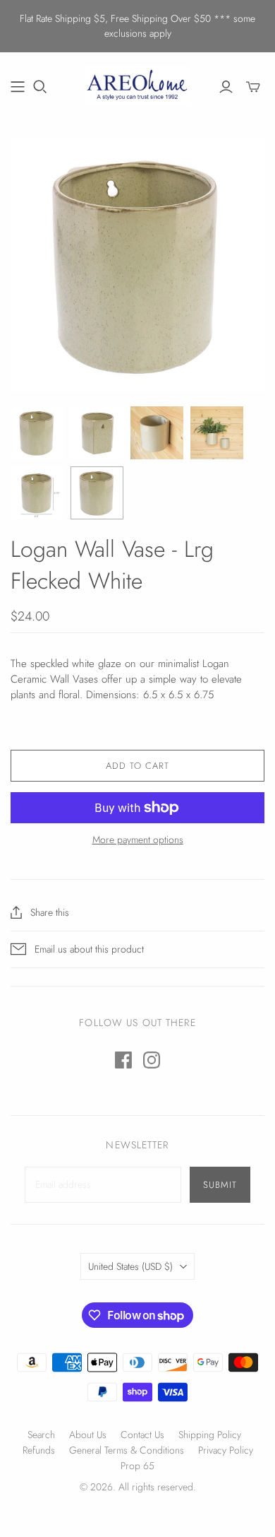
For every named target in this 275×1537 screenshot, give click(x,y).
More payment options (137, 840)
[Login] (226, 87)
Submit (220, 1184)
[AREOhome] (137, 84)
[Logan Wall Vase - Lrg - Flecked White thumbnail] (37, 432)
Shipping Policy (209, 1434)
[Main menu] (18, 87)
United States (130, 1266)
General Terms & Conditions (126, 1450)
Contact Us (142, 1434)
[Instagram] (151, 1060)
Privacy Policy (225, 1450)
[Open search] (40, 87)
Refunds (39, 1450)
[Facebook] (123, 1060)
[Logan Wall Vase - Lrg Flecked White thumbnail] (97, 432)
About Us (87, 1434)
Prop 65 (137, 1466)
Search (41, 1434)
